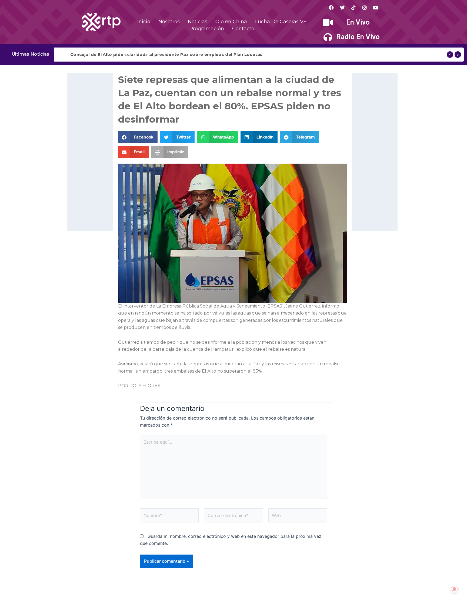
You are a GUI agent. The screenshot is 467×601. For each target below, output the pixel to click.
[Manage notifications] (454, 589)
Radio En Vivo (358, 37)
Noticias (197, 22)
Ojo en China (231, 22)
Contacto (243, 29)
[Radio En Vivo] (327, 37)
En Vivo (358, 22)
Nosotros (169, 22)
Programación (206, 29)
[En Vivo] (327, 22)
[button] (138, 137)
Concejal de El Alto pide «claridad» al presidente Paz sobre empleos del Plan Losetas (166, 54)
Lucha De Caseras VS (280, 22)
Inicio (143, 22)
